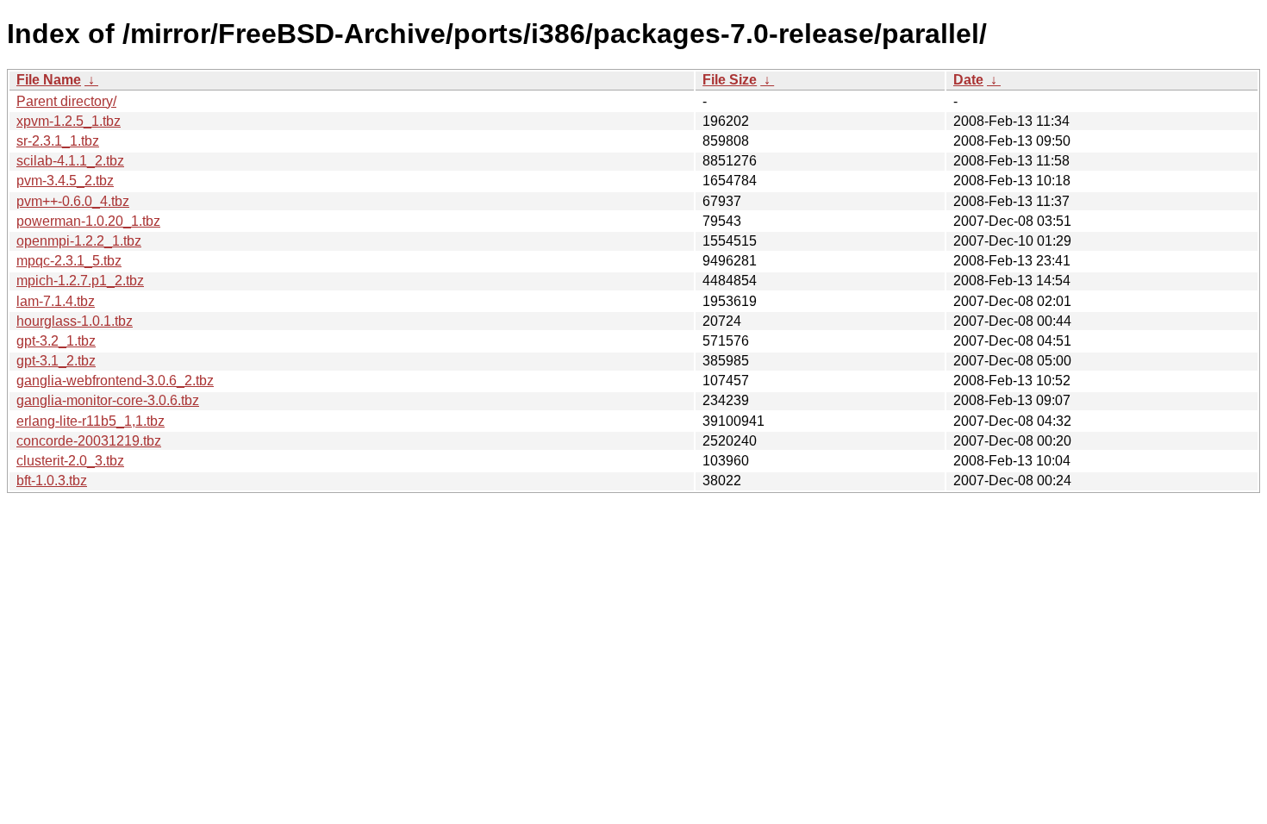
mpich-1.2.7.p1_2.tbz (80, 280)
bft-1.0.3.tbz (51, 480)
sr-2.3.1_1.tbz (57, 141)
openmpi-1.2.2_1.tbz (78, 241)
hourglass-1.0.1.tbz (74, 321)
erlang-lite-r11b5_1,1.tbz (90, 421)
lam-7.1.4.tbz (55, 301)
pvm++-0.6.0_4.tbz (72, 201)
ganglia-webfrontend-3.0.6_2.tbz (115, 380)
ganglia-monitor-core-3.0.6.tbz (107, 400)
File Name (48, 79)
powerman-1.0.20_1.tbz (88, 221)
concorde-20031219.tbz (88, 441)
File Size (729, 79)
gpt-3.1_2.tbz (56, 360)
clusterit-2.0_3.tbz (70, 460)
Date (968, 79)
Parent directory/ (66, 101)
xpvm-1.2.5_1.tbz (68, 121)
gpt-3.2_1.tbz (56, 341)
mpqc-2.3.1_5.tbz (69, 260)
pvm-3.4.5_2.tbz (65, 180)
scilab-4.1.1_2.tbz (70, 160)
